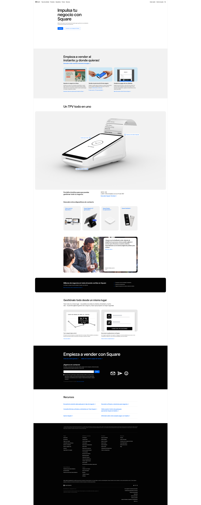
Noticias (83, 472)
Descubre (108, 196)
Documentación (66, 470)
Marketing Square (85, 455)
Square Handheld (104, 437)
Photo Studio (84, 462)
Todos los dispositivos (105, 450)
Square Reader (106, 209)
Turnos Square (85, 451)
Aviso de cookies (134, 497)
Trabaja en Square (85, 474)
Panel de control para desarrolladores (70, 472)
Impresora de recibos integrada (132, 134)
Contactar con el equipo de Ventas (72, 28)
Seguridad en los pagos (67, 450)
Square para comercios (86, 448)
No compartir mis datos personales (131, 488)
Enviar (97, 371)
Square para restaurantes (87, 444)
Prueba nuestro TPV (96, 90)
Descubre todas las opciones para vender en (73, 91)
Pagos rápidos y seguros (81, 168)
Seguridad (136, 494)
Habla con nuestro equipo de (91, 358)
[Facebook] (135, 485)
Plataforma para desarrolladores (69, 468)
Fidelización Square (86, 457)
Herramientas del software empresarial (89, 464)
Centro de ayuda (123, 439)
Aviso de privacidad (80, 381)
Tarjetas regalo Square (86, 460)
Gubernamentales (134, 495)
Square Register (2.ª (88, 209)
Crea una (66, 338)
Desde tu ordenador (67, 444)
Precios (121, 437)
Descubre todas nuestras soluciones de (76, 63)
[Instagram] (137, 485)
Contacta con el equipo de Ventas (126, 441)
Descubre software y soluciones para (114, 404)
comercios (100, 87)
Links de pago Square (86, 441)
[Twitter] (133, 485)
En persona (65, 439)
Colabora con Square (86, 468)
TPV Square (84, 437)
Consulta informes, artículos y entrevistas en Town (79, 409)
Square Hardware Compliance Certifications (129, 499)
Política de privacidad (134, 492)
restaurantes (94, 87)
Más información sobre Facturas (122, 91)
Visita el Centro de (107, 338)
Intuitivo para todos (84, 137)
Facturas (65, 448)
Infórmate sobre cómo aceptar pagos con (115, 416)
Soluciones (65, 437)
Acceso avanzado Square (87, 450)
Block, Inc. (136, 501)
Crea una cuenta (70, 358)
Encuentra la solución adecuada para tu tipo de (78, 404)
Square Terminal (104, 441)
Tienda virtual (84, 439)
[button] (90, 138)
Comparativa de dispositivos (106, 448)
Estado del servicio (123, 444)
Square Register (104, 444)
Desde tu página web (67, 446)
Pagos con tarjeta (66, 441)
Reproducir (108, 249)
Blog (121, 446)
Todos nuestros (68, 209)
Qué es (67, 416)
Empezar (60, 28)
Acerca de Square (85, 470)
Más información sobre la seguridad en (72, 287)
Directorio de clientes (86, 453)
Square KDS (84, 446)
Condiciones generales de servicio (131, 490)
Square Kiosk (103, 446)
